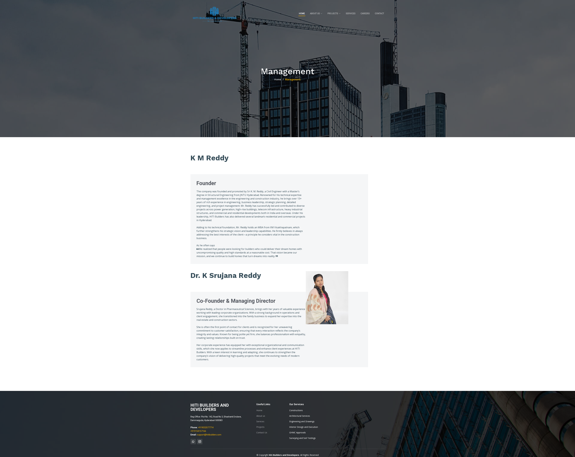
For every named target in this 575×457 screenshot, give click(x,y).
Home (302, 13)
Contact (379, 13)
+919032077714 (206, 427)
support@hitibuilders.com (209, 434)
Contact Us (261, 433)
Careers (365, 13)
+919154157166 (198, 431)
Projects (260, 427)
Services (350, 13)
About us (260, 416)
